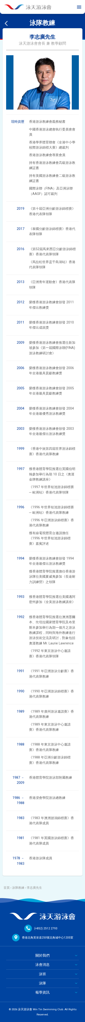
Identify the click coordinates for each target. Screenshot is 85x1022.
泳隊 (42, 983)
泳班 (42, 974)
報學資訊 (42, 992)
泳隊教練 (18, 887)
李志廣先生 (34, 887)
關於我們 (42, 955)
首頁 (7, 887)
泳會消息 (42, 965)
